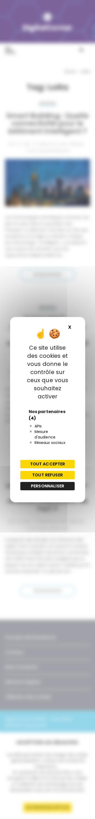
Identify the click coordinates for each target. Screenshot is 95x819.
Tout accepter (47, 464)
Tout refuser (47, 475)
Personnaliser (47, 486)
